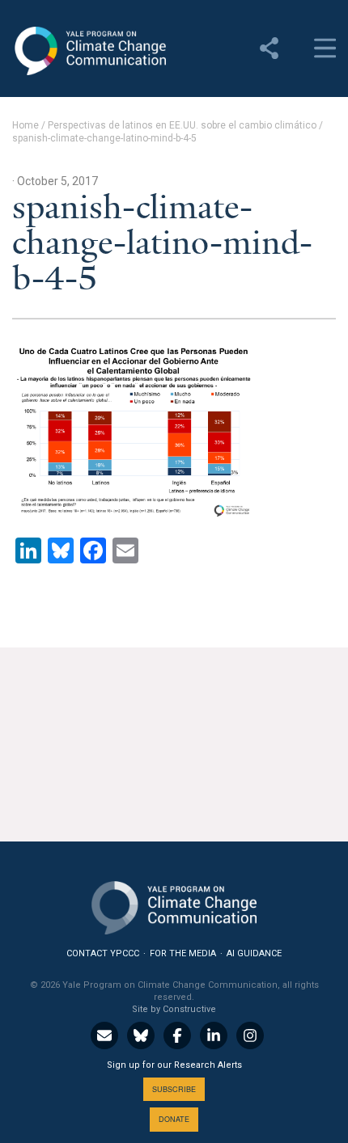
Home (25, 125)
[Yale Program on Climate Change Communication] (174, 904)
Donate (174, 1119)
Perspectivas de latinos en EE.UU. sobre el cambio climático (182, 125)
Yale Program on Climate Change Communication (89, 51)
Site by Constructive (174, 1009)
